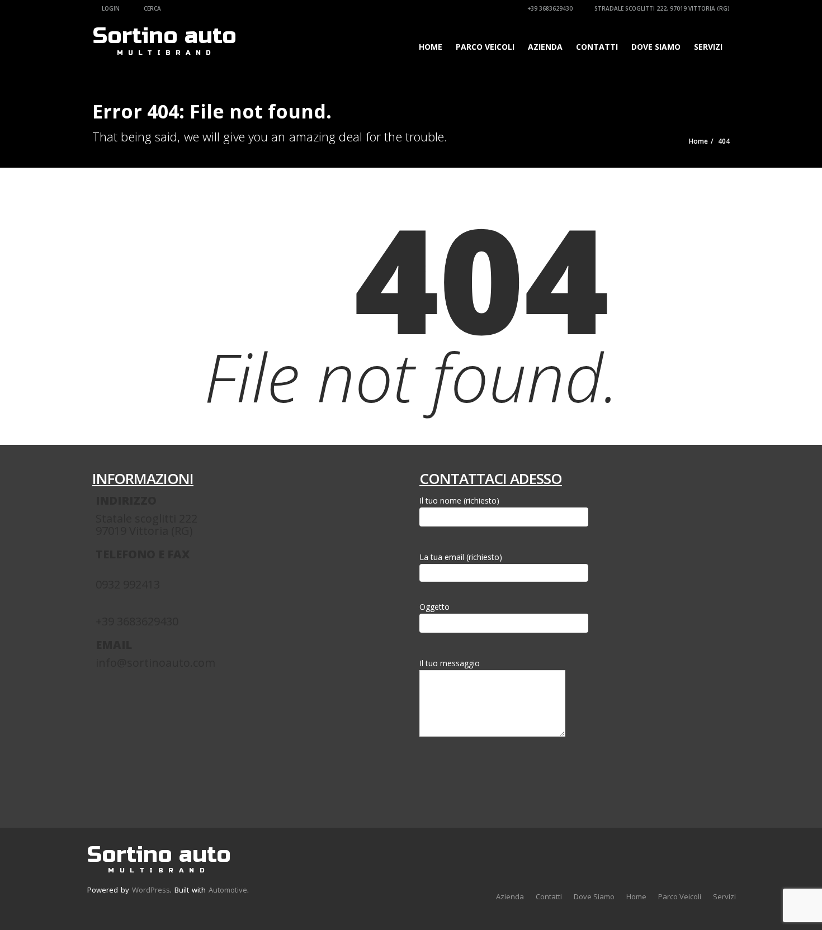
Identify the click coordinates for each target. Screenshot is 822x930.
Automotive (228, 890)
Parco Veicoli (485, 46)
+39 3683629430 (549, 8)
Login (110, 8)
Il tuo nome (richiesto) (459, 500)
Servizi (708, 46)
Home (430, 46)
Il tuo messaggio (449, 663)
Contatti (597, 46)
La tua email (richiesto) (460, 557)
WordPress (151, 890)
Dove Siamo (656, 46)
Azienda (545, 46)
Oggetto (434, 606)
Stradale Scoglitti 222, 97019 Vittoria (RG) (661, 8)
